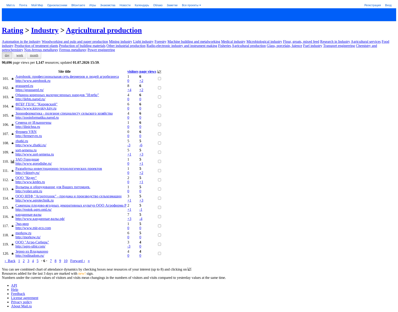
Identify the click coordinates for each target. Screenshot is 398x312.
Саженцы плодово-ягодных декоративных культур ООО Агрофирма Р (70, 205)
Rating (12, 30)
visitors (132, 71)
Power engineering (101, 50)
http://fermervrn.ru (28, 136)
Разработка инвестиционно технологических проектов (58, 168)
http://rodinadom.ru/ (29, 255)
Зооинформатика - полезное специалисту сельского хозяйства (64, 113)
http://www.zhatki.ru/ (30, 145)
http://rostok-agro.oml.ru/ (33, 209)
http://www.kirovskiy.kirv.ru (35, 108)
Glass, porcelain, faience (284, 46)
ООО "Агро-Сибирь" (32, 242)
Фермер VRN (26, 132)
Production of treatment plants (36, 46)
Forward (77, 261)
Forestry (161, 41)
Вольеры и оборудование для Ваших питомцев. (52, 187)
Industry (45, 30)
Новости (125, 5)
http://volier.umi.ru (28, 191)
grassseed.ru (24, 86)
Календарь (142, 5)
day (7, 55)
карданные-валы (28, 215)
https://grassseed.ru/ (29, 90)
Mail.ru (10, 5)
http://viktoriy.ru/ (27, 173)
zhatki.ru (21, 141)
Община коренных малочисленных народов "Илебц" (57, 95)
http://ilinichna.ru (27, 127)
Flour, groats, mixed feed (301, 41)
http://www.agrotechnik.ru (34, 200)
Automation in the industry (21, 41)
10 (65, 261)
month (34, 55)
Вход (388, 5)
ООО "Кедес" (26, 178)
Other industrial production (126, 46)
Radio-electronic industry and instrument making (181, 46)
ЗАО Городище (27, 159)
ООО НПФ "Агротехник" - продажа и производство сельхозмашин (68, 196)
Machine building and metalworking (193, 41)
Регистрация (372, 5)
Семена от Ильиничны (33, 122)
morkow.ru (23, 233)
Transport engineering (339, 46)
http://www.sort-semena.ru (34, 154)
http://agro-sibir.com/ (30, 246)
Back (10, 261)
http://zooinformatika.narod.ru (37, 117)
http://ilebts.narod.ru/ (30, 99)
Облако (158, 5)
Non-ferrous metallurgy (41, 50)
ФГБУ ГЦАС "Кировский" (36, 104)
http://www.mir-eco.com (33, 228)
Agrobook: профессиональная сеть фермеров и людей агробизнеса (67, 76)
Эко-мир (22, 224)
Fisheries (224, 46)
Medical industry (233, 41)
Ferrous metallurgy (73, 50)
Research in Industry (335, 41)
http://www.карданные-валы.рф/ (40, 219)
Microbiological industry (264, 41)
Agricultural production (104, 30)
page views (147, 71)
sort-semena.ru (26, 150)
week (19, 55)
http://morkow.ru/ (28, 237)
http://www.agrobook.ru (32, 81)
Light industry (143, 41)
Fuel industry (312, 46)
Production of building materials (82, 46)
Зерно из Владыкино (31, 251)
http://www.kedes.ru (30, 182)
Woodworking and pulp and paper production (75, 41)
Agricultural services (366, 41)
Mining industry (120, 41)
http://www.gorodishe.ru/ (33, 163)
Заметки (172, 5)
